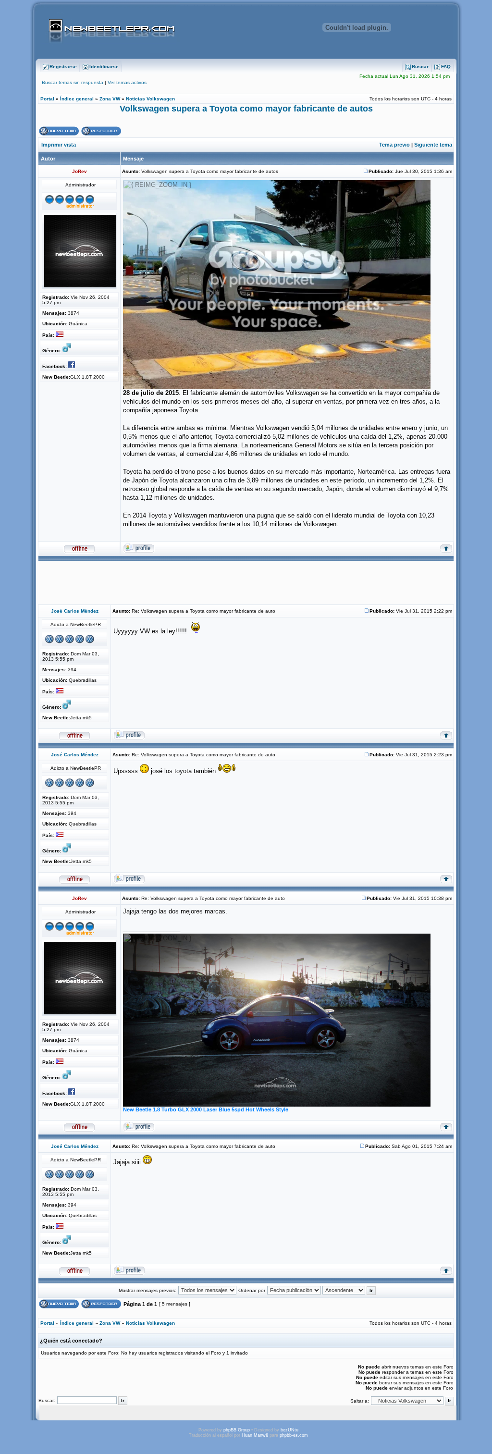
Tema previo (394, 145)
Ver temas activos (127, 82)
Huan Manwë (255, 1435)
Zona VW (109, 98)
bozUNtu (289, 1430)
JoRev (79, 171)
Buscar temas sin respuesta (72, 82)
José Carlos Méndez (74, 611)
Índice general (77, 98)
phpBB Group (236, 1430)
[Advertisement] (246, 582)
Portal (47, 98)
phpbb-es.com (294, 1435)
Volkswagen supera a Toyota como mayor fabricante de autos (246, 108)
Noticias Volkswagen (150, 98)
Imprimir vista (58, 145)
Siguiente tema (433, 145)
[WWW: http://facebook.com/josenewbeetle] (73, 366)
